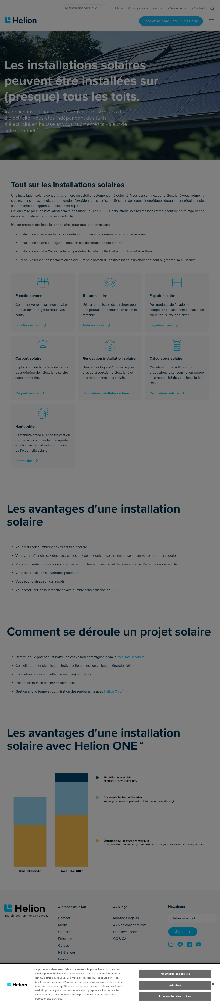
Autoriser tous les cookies (175, 996)
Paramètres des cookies (175, 974)
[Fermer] (213, 984)
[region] (110, 984)
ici (73, 994)
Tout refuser (175, 985)
